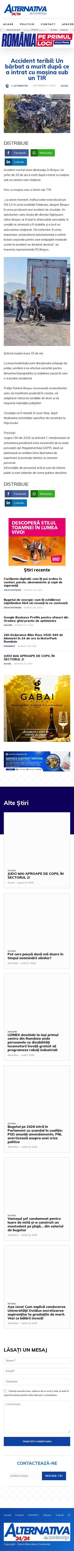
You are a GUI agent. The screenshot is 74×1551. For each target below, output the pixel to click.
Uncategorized (12, 590)
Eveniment (9, 646)
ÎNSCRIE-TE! (54, 1475)
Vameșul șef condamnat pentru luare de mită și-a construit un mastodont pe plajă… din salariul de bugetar (35, 1224)
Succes (11, 882)
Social (64, 86)
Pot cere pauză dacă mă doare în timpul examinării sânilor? (35, 956)
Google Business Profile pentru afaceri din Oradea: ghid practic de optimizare (36, 619)
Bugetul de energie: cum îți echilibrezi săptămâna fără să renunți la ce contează (36, 601)
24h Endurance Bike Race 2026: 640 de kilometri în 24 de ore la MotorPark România (33, 638)
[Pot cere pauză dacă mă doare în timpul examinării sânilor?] (37, 919)
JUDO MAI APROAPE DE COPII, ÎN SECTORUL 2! (29, 657)
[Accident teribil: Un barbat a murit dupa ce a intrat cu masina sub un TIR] (37, 301)
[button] (67, 10)
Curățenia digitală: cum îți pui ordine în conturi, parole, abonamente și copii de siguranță (33, 582)
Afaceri (8, 625)
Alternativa (21, 86)
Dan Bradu (13, 963)
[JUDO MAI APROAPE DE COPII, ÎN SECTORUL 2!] (37, 839)
